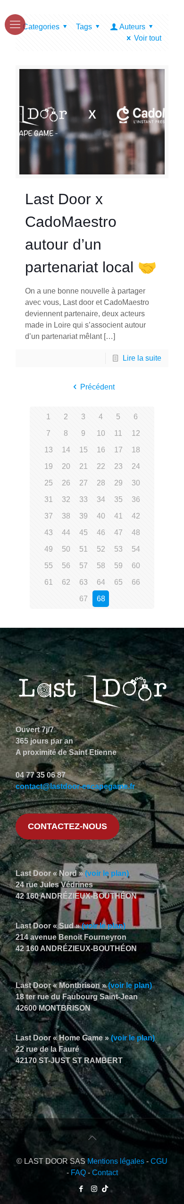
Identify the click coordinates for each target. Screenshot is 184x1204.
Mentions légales (115, 1161)
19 (48, 466)
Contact (105, 1173)
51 (83, 549)
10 (101, 433)
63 (83, 582)
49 (48, 549)
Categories (41, 27)
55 (48, 566)
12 (136, 433)
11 (118, 433)
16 (101, 450)
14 (66, 450)
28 (101, 483)
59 (118, 566)
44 (66, 532)
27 (83, 483)
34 (101, 499)
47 (118, 532)
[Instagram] (94, 1189)
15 (83, 450)
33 (83, 499)
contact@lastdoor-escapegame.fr (75, 786)
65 (118, 582)
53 (118, 549)
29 (118, 483)
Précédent (97, 387)
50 (66, 549)
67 (83, 599)
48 (136, 532)
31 (48, 499)
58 (101, 566)
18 (136, 450)
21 (83, 466)
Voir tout (147, 38)
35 (118, 499)
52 (101, 549)
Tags (84, 27)
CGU (159, 1161)
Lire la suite (142, 358)
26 (66, 483)
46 (101, 532)
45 (83, 532)
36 (136, 499)
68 (101, 599)
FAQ (78, 1173)
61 (48, 582)
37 (48, 516)
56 (66, 566)
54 (136, 549)
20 (66, 466)
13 (48, 450)
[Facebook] (81, 1189)
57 (83, 566)
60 (136, 566)
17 (118, 450)
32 (66, 499)
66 (136, 582)
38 (66, 516)
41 (118, 516)
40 (101, 516)
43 (48, 532)
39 (83, 516)
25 (48, 483)
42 (136, 516)
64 (101, 582)
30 (136, 483)
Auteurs (132, 27)
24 (136, 466)
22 (101, 466)
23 (118, 466)
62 (66, 582)
